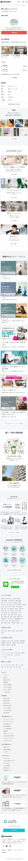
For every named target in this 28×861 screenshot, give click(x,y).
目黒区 (9, 630)
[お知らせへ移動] (23, 2)
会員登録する (14, 830)
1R (1, 665)
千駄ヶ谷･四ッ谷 (8, 606)
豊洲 (13, 604)
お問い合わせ (7, 767)
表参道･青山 (3, 598)
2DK (22, 665)
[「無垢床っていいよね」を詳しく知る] (9, 123)
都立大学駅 (9, 642)
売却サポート (7, 747)
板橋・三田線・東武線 (5, 622)
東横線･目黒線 (18, 600)
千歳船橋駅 (3, 642)
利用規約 (9, 850)
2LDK (2, 667)
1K (4, 665)
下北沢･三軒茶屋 (11, 600)
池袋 (9, 612)
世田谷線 (16, 608)
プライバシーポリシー (18, 850)
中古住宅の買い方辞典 (9, 735)
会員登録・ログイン (8, 770)
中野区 (21, 630)
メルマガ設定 (7, 691)
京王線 (2, 610)
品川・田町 (3, 604)
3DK (8, 667)
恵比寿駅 (22, 642)
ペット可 (3, 655)
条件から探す (7, 698)
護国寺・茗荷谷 (14, 612)
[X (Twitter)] (3, 846)
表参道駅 (3, 644)
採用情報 (4, 852)
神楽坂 (19, 602)
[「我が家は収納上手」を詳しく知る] (17, 132)
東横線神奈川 (3, 618)
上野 (19, 612)
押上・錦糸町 (18, 610)
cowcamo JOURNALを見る (14, 570)
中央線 (2, 606)
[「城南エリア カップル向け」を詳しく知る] (8, 132)
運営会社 (4, 850)
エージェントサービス (9, 719)
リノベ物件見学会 (8, 728)
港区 (2, 630)
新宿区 (5, 630)
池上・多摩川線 (11, 608)
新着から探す (7, 700)
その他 (21, 622)
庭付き (12, 652)
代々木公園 (10, 602)
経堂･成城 (21, 608)
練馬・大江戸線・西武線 (14, 620)
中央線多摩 (13, 622)
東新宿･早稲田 (19, 606)
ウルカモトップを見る (14, 532)
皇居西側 (24, 604)
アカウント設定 (7, 689)
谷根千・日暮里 (18, 614)
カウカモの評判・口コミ (9, 760)
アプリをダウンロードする (14, 826)
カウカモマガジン (8, 740)
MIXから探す (6, 712)
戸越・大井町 (3, 608)
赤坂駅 (18, 642)
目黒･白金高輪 (4, 600)
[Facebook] (6, 846)
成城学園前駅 (22, 640)
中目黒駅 (14, 642)
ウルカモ (6, 751)
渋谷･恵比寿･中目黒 (16, 598)
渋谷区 (17, 630)
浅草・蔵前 (12, 610)
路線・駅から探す (8, 705)
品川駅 (8, 640)
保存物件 (6, 682)
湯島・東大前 (3, 614)
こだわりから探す (8, 710)
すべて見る (14, 139)
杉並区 (2, 632)
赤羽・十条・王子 (4, 620)
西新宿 (14, 606)
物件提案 (6, 731)
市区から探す (7, 703)
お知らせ (6, 677)
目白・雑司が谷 (4, 612)
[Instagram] (10, 846)
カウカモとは (7, 758)
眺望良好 (23, 652)
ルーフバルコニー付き (5, 652)
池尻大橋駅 (16, 640)
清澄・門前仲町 (18, 604)
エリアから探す (7, 707)
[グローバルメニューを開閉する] (26, 2)
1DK (6, 665)
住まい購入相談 (7, 726)
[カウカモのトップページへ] (6, 2)
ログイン (19, 1)
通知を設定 (14, 32)
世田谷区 (13, 630)
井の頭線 (15, 602)
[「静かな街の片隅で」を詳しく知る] (17, 123)
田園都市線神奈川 (18, 618)
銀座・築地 (9, 604)
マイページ (6, 675)
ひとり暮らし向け (9, 655)
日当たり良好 (17, 652)
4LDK (19, 667)
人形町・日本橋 (11, 614)
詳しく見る (14, 174)
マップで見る (14, 77)
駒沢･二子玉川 (4, 602)
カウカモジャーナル (8, 738)
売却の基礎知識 (7, 749)
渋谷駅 (11, 640)
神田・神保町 (3, 616)
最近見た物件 (7, 680)
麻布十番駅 (13, 644)
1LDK (10, 665)
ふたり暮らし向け (17, 655)
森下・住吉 (7, 610)
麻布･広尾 (9, 598)
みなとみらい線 (11, 618)
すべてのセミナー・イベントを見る (14, 423)
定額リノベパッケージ (9, 733)
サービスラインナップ (9, 721)
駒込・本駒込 (10, 616)
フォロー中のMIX (7, 687)
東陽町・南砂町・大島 (18, 616)
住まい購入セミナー (8, 723)
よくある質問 (7, 765)
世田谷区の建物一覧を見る (14, 104)
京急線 (18, 622)
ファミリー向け (4, 657)
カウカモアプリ (7, 763)
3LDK (11, 667)
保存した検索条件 (8, 684)
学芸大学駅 (8, 644)
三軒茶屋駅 (3, 640)
